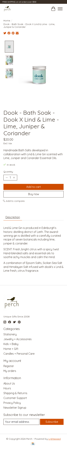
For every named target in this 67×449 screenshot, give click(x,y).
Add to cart (33, 187)
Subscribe (52, 421)
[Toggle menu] (60, 8)
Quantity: (8, 171)
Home (6, 20)
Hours (7, 388)
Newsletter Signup (14, 407)
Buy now (33, 194)
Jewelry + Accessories (17, 339)
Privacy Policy (12, 402)
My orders (9, 371)
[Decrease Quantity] (6, 177)
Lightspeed (54, 438)
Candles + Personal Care (19, 353)
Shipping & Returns (15, 393)
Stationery (10, 334)
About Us (9, 383)
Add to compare (15, 201)
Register (8, 366)
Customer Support (15, 398)
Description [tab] (12, 217)
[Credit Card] (33, 444)
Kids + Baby (10, 344)
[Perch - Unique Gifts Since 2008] (7, 9)
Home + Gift (10, 349)
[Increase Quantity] (14, 177)
